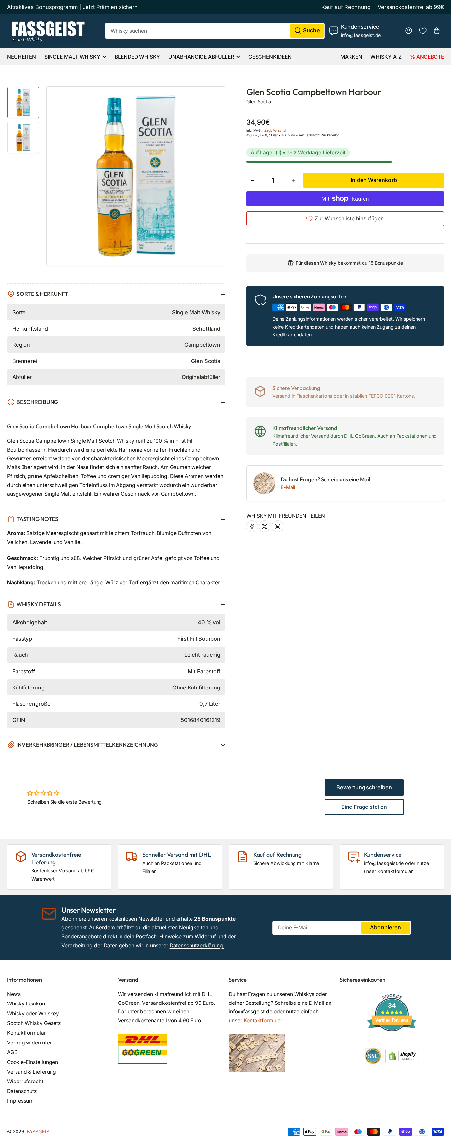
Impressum (20, 1101)
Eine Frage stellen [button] (364, 807)
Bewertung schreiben (364, 787)
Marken (351, 57)
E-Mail (288, 487)
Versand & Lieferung (31, 1072)
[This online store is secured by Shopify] (402, 1055)
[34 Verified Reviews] (391, 1043)
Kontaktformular (395, 871)
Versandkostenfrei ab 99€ (411, 7)
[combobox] (215, 31)
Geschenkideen (270, 57)
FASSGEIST (39, 1131)
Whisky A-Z (385, 57)
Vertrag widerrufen (30, 1043)
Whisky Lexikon (26, 1004)
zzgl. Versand (275, 130)
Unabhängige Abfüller (201, 57)
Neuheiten (21, 57)
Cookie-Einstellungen (32, 1062)
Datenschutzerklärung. (197, 945)
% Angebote (427, 57)
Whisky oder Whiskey (33, 1013)
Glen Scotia (258, 101)
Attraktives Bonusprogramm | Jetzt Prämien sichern (72, 7)
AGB (12, 1052)
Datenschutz (22, 1091)
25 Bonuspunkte (215, 919)
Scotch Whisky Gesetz (34, 1023)
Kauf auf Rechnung (346, 7)
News (14, 994)
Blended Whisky (137, 57)
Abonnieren (385, 927)
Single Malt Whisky (72, 57)
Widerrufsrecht (25, 1081)
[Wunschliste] (422, 30)
